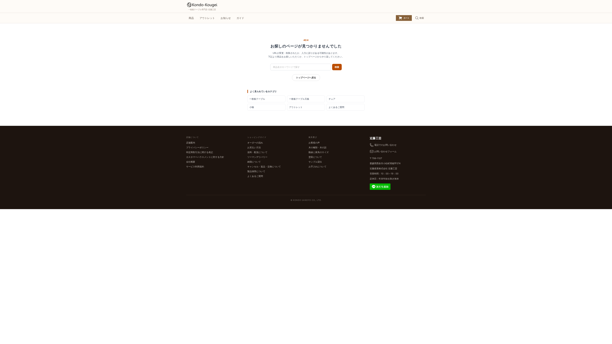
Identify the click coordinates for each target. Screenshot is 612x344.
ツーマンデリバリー (257, 157)
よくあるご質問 (336, 107)
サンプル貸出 (315, 161)
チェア (332, 98)
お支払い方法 (254, 147)
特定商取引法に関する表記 (199, 152)
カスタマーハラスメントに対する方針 (205, 157)
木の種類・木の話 (317, 147)
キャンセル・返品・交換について (264, 166)
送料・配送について (257, 152)
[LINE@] (380, 186)
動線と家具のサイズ (319, 152)
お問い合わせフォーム (385, 151)
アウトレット (207, 18)
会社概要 (190, 161)
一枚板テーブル (257, 98)
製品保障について (256, 171)
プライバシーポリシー (197, 147)
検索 (337, 67)
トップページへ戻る (306, 77)
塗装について (315, 157)
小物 (251, 107)
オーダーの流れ (255, 142)
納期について (254, 161)
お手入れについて (317, 166)
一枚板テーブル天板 (299, 98)
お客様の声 (314, 142)
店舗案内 (190, 142)
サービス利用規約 (195, 166)
